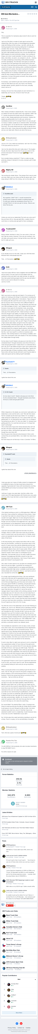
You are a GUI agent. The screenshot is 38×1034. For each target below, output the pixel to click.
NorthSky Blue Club (13, 950)
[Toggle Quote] (4, 193)
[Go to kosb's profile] (3, 268)
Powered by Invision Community (19, 1031)
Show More (19, 1012)
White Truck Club (12, 921)
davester (13, 1006)
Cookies (28, 1027)
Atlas (9, 867)
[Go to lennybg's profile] (3, 891)
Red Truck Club (11, 933)
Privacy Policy (12, 1027)
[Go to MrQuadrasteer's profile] (3, 139)
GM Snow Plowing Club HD (15, 968)
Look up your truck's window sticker (16, 855)
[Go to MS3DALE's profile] (3, 188)
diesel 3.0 (9, 938)
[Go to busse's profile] (13, 804)
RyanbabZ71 (11, 846)
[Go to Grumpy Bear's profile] (8, 984)
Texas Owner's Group (13, 944)
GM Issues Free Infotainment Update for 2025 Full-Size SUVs (19, 816)
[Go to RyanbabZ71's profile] (3, 363)
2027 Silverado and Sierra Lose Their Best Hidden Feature (18, 827)
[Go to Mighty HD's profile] (3, 171)
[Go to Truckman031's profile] (3, 230)
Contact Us (21, 1027)
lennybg (10, 892)
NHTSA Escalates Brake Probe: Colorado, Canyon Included (18, 822)
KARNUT (13, 995)
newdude (10, 857)
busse (17, 804)
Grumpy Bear (14, 983)
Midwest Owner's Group (14, 956)
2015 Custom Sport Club (14, 962)
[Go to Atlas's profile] (3, 866)
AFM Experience (11, 845)
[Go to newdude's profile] (3, 856)
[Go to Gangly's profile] (3, 880)
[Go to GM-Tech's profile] (3, 508)
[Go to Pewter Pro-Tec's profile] (3, 741)
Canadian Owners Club (14, 927)
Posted (11, 28)
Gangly (10, 883)
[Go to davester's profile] (8, 1006)
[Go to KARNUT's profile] (8, 995)
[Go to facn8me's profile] (3, 107)
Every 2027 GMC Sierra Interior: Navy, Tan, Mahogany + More (19, 833)
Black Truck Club (12, 915)
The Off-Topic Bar (14, 20)
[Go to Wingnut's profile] (3, 249)
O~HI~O (5, 18)
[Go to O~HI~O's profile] (3, 27)
